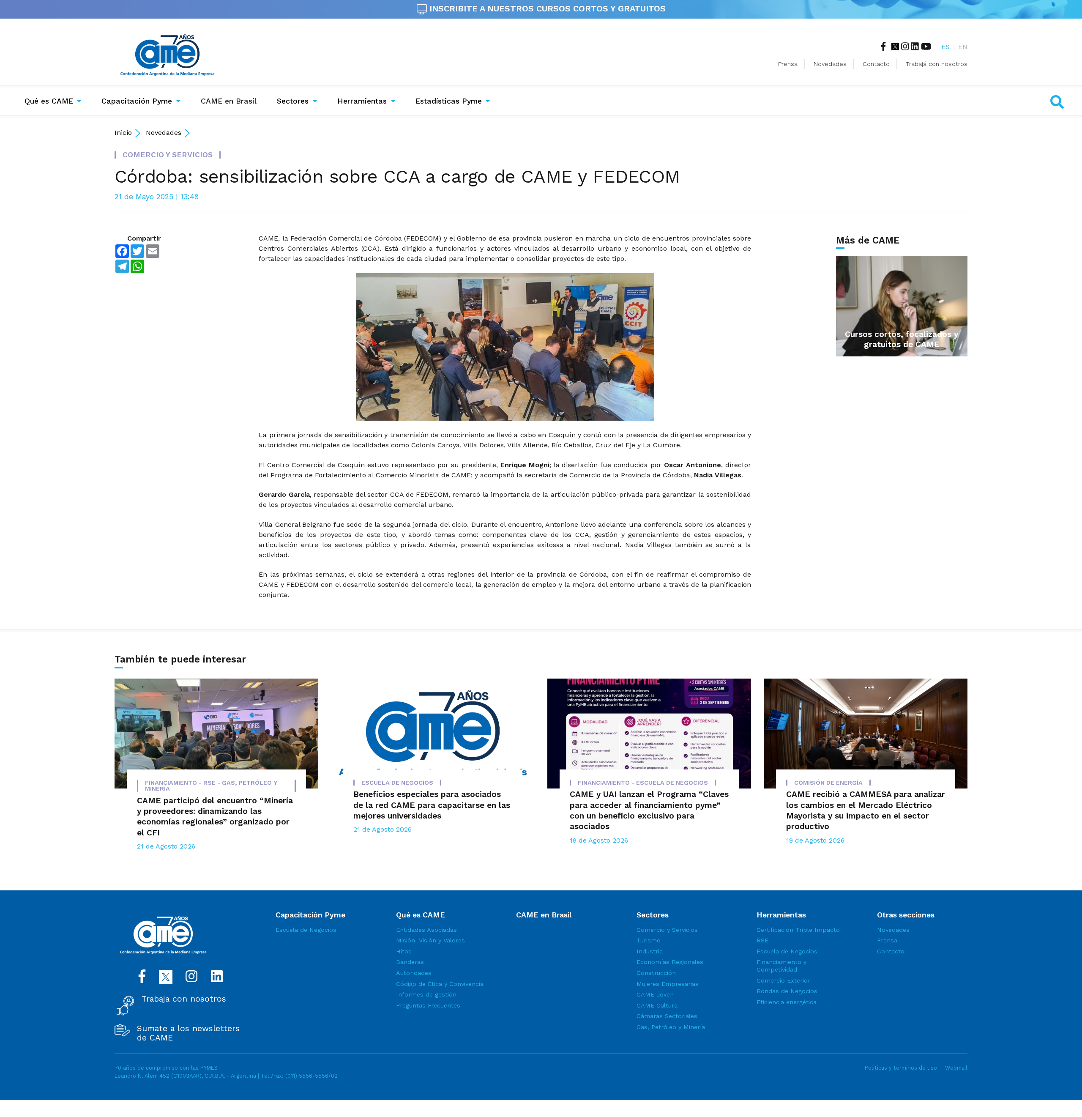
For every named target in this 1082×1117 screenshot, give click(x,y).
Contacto (876, 63)
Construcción (656, 972)
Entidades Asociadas (426, 929)
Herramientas (362, 101)
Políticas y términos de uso (901, 1068)
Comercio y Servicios (667, 929)
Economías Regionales (670, 961)
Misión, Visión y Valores (430, 940)
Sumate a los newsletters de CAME (188, 1033)
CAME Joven (655, 994)
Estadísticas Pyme (448, 101)
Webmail (956, 1068)
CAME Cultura (657, 1005)
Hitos (404, 951)
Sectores (293, 101)
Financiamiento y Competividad (781, 965)
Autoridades (414, 972)
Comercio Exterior (783, 980)
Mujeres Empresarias (668, 983)
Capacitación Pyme (136, 101)
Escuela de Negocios (306, 929)
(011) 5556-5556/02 (311, 1076)
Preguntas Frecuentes (428, 1005)
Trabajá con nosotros (936, 63)
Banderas (410, 961)
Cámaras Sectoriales (667, 1016)
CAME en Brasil (230, 100)
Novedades (830, 63)
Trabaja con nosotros (184, 999)
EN (962, 47)
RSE (762, 940)
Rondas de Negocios (787, 991)
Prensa (788, 63)
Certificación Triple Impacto (798, 929)
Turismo (649, 940)
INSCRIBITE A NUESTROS (546, 8)
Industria (650, 951)
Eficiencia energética (787, 1002)
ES (945, 47)
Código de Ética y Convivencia (440, 983)
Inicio (123, 133)
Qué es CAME (49, 101)
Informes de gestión (426, 994)
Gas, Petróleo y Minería (671, 1027)
